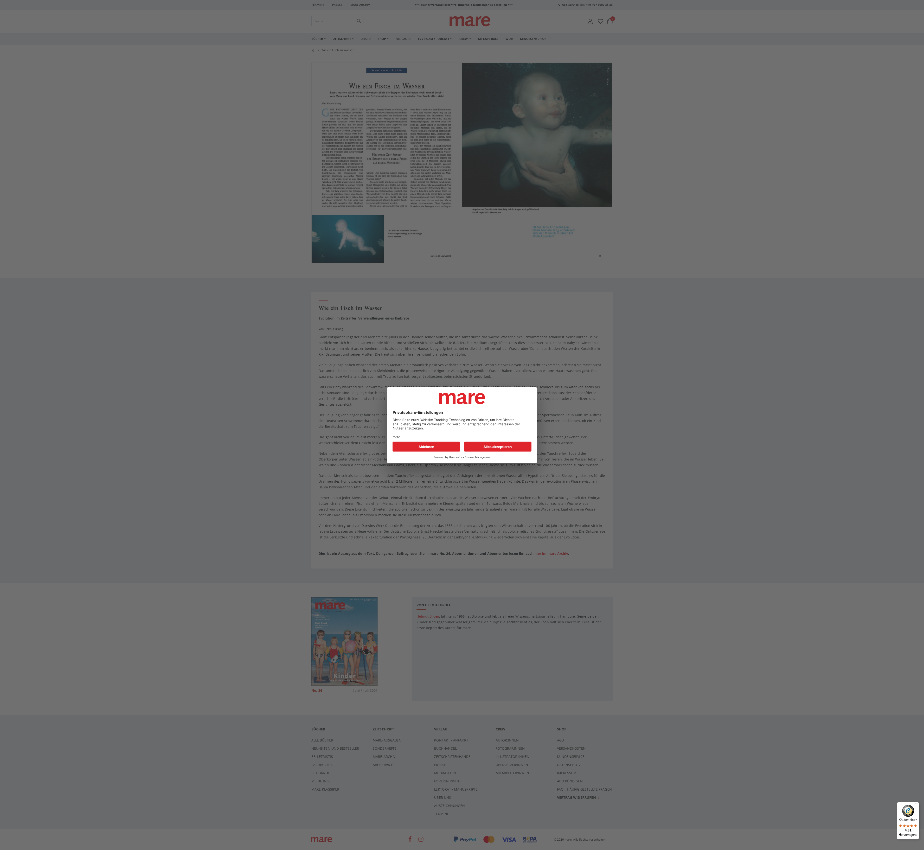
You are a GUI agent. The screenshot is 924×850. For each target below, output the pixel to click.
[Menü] (916, 803)
